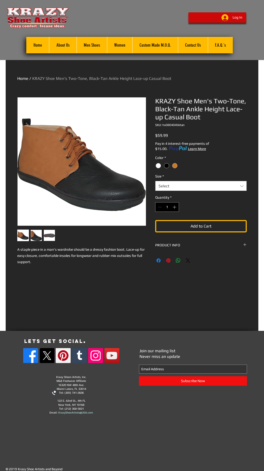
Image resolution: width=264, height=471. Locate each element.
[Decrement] (159, 207)
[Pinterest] (63, 355)
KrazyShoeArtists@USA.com (75, 412)
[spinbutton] (167, 207)
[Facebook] (30, 355)
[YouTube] (111, 355)
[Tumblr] (79, 355)
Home (22, 78)
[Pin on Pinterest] (168, 260)
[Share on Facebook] (158, 260)
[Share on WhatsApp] (178, 260)
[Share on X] (188, 260)
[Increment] (175, 207)
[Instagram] (95, 355)
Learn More (197, 149)
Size (159, 176)
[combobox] (201, 186)
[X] (46, 355)
